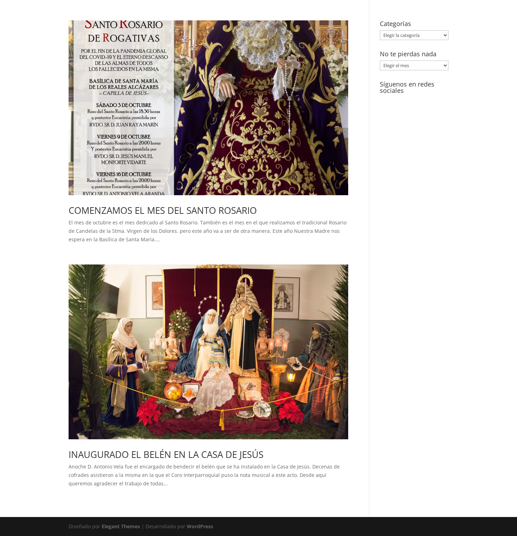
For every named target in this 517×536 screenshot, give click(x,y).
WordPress (200, 526)
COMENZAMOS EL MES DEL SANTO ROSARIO (163, 210)
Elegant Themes (121, 526)
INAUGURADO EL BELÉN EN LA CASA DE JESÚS (166, 454)
